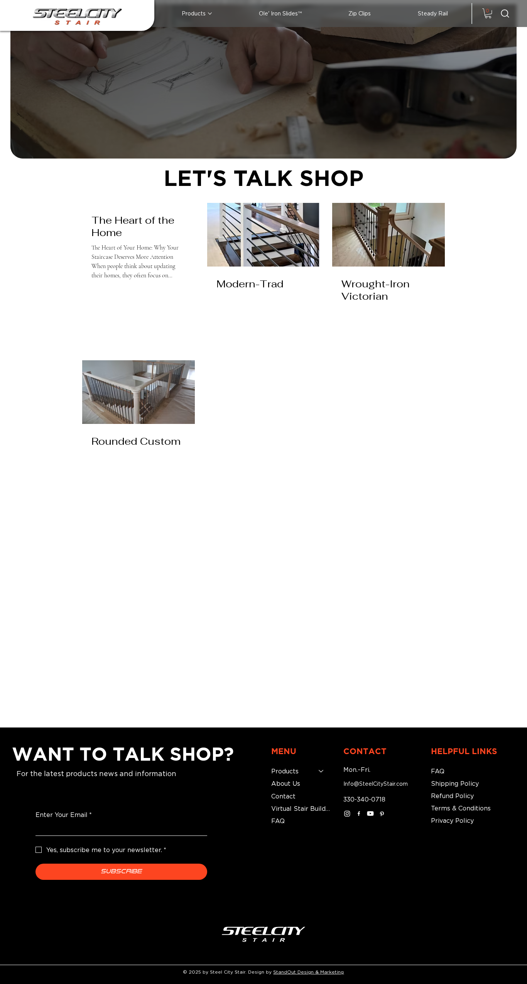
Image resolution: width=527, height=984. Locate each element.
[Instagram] (347, 813)
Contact (283, 796)
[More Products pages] (210, 13)
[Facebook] (359, 813)
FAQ (278, 820)
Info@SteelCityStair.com (375, 784)
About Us (285, 783)
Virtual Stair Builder (301, 808)
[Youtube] (370, 813)
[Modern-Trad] (263, 235)
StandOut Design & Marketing (308, 971)
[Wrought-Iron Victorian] (388, 235)
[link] (488, 13)
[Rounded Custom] (138, 392)
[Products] (321, 771)
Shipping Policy (455, 783)
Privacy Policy (452, 820)
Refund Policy (452, 795)
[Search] (505, 13)
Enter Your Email (63, 814)
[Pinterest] (382, 813)
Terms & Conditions (461, 808)
